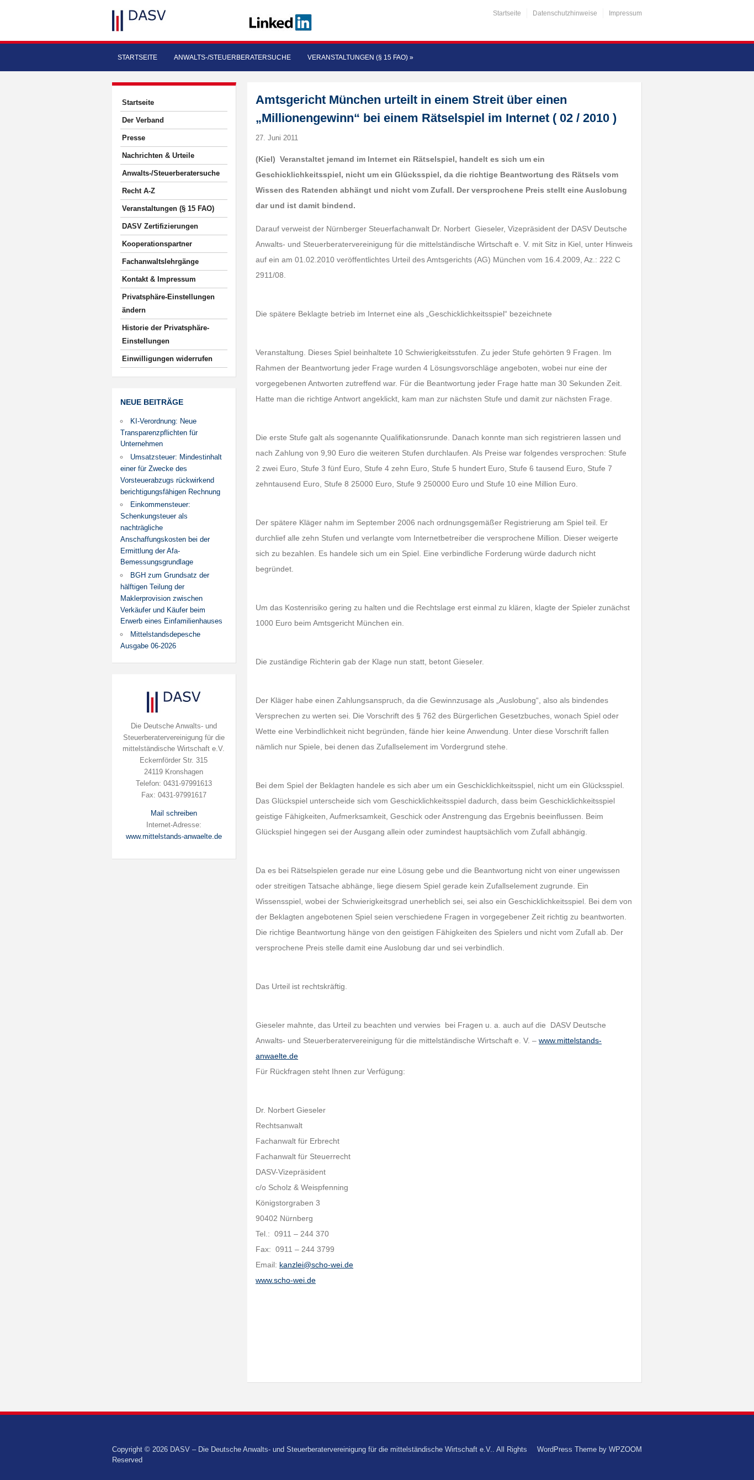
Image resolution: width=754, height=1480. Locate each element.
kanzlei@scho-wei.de (316, 1264)
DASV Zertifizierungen (160, 226)
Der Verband (143, 120)
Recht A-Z (138, 191)
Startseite (507, 13)
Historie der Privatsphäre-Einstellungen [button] (165, 334)
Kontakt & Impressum (159, 279)
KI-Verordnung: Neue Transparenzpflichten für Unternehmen (159, 432)
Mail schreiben (174, 813)
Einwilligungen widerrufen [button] (167, 359)
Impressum (625, 13)
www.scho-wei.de (286, 1280)
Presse (133, 138)
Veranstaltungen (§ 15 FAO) (360, 57)
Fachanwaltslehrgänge (160, 261)
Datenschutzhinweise (565, 13)
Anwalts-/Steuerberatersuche (232, 57)
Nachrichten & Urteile (158, 155)
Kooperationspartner (157, 244)
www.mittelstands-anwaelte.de (174, 836)
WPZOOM (625, 1449)
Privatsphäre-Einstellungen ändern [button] (168, 303)
